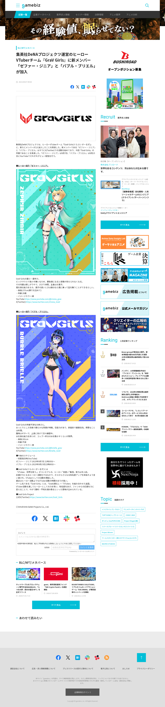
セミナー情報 (82, 14)
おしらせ (126, 668)
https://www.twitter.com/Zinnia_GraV (43, 301)
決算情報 (99, 14)
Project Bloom (107, 532)
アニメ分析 (131, 14)
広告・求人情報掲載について (43, 668)
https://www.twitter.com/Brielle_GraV (43, 450)
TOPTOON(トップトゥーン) (112, 515)
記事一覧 (22, 14)
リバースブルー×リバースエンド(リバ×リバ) (118, 526)
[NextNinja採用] (125, 472)
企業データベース (41, 14)
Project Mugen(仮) (131, 521)
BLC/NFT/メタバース (26, 48)
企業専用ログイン (81, 692)
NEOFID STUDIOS (108, 544)
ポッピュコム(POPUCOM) (111, 521)
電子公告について (108, 668)
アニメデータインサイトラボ (133, 509)
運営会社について (17, 668)
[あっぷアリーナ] (125, 94)
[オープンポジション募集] (125, 61)
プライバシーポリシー (146, 668)
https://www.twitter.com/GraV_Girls (46, 497)
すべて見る (56, 604)
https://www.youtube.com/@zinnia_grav (43, 298)
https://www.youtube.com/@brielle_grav (43, 447)
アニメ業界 (114, 14)
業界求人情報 (63, 14)
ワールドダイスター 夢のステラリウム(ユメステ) (119, 538)
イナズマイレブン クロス (111, 509)
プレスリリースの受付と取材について (78, 668)
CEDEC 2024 (130, 515)
